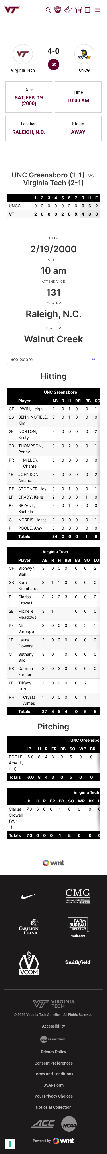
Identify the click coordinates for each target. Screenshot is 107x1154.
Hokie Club (57, 10)
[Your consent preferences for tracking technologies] (10, 1144)
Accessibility (53, 1026)
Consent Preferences (54, 1063)
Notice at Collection (54, 1107)
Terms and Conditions (53, 1074)
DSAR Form (53, 1085)
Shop (78, 10)
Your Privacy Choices (54, 1096)
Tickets (68, 10)
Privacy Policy (53, 1052)
